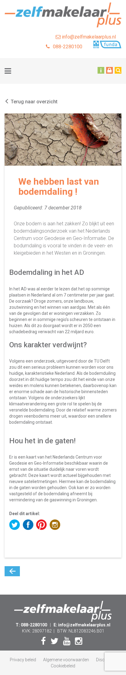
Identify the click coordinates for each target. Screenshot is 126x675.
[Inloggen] (109, 70)
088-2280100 (67, 47)
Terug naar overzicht (33, 102)
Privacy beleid (23, 659)
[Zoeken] (118, 70)
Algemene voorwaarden (66, 659)
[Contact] (101, 70)
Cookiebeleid (63, 665)
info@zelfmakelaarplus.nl (88, 37)
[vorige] (12, 571)
